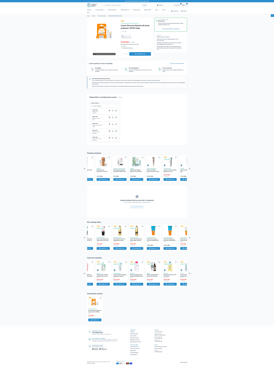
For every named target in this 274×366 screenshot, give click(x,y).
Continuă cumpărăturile (137, 194)
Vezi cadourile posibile (137, 197)
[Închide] (151, 167)
